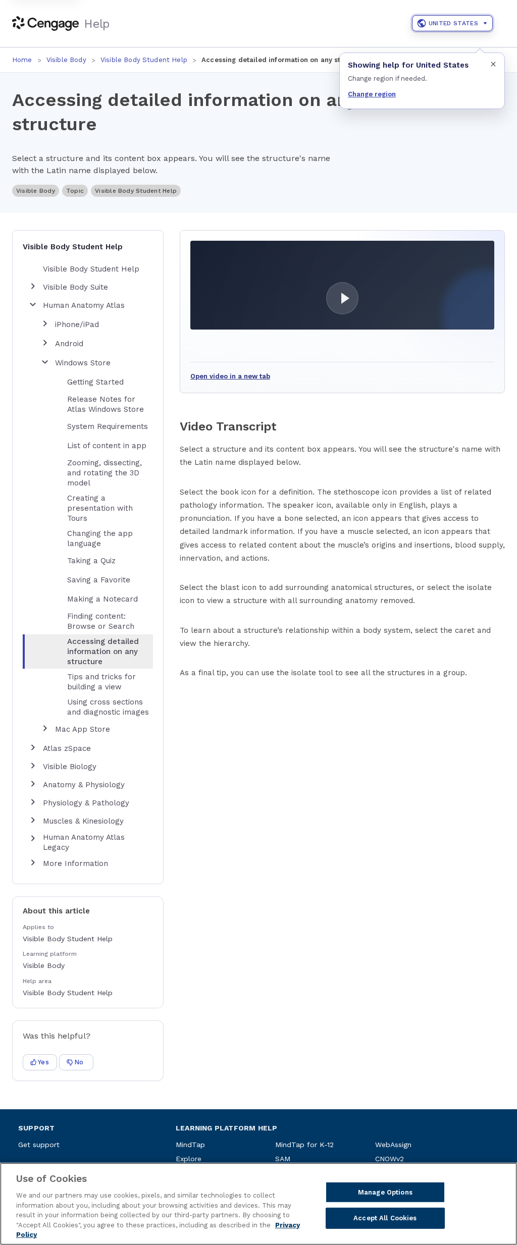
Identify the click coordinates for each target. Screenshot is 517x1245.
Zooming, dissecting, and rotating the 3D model (104, 473)
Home (22, 60)
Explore (188, 1159)
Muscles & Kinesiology (83, 821)
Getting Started (95, 382)
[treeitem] (96, 651)
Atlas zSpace (67, 748)
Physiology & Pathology (86, 802)
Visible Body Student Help (143, 60)
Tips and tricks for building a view (101, 681)
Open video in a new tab (230, 376)
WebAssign (393, 1145)
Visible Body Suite (75, 287)
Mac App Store (82, 729)
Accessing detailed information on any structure (103, 651)
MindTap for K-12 (304, 1145)
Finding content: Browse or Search (100, 621)
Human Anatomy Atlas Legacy (84, 842)
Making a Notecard (102, 599)
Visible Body (66, 60)
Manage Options (385, 1192)
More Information (75, 863)
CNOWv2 (389, 1159)
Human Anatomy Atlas (84, 305)
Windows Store (83, 362)
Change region (372, 94)
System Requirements (107, 426)
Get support (39, 1145)
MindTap (190, 1145)
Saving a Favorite (98, 579)
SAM (282, 1159)
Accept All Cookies (385, 1218)
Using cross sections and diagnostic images (108, 707)
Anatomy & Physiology (84, 784)
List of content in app (106, 445)
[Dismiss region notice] (493, 64)
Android (69, 343)
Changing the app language (100, 538)
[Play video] (342, 285)
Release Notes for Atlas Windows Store (105, 404)
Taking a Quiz (91, 560)
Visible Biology (69, 766)
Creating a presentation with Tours (100, 508)
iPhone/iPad (77, 324)
